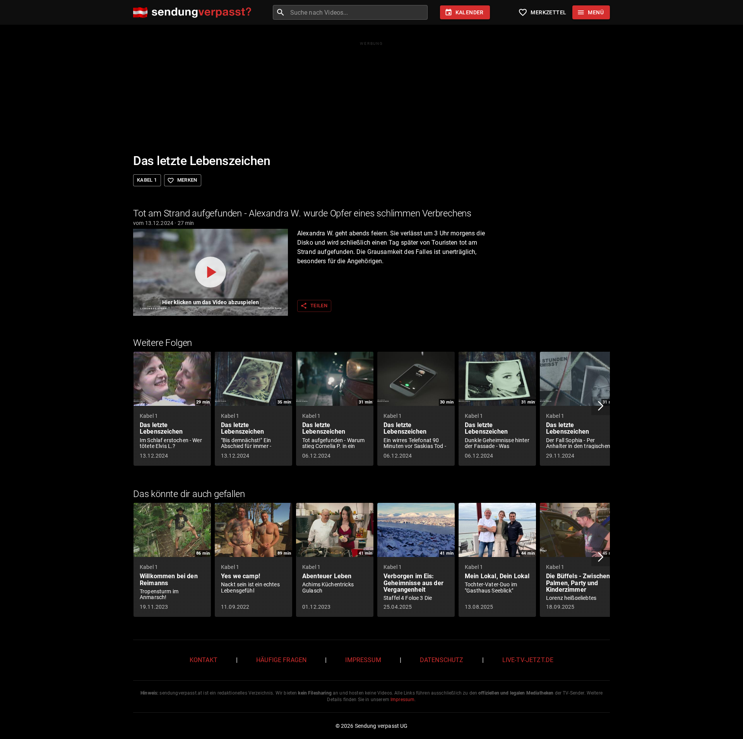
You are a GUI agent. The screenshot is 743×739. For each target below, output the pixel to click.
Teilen (313, 305)
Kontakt (203, 660)
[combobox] (358, 12)
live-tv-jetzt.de (527, 660)
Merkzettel (542, 12)
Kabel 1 (147, 180)
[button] (600, 406)
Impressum (363, 660)
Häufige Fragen (281, 660)
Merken (182, 180)
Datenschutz (442, 660)
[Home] (194, 12)
